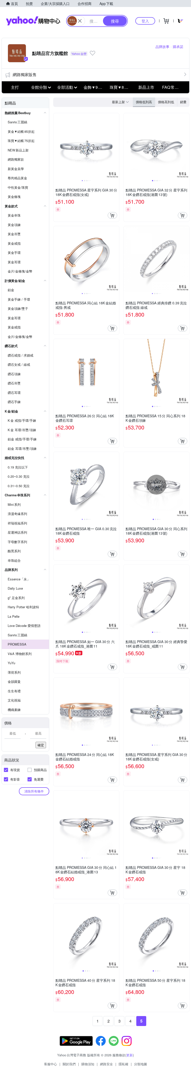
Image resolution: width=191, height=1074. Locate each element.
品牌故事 (162, 46)
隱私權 (123, 1064)
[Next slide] (116, 146)
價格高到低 (166, 101)
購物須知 (87, 1064)
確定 (41, 745)
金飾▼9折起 (95, 87)
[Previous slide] (56, 146)
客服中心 (50, 1064)
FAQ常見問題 (174, 87)
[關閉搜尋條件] (80, 21)
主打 (15, 87)
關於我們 (69, 1064)
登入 (145, 20)
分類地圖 (140, 1064)
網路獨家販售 (25, 74)
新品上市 (146, 87)
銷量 (183, 101)
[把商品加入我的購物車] (112, 215)
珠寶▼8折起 (121, 87)
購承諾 (178, 46)
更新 (129, 1055)
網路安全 (106, 1064)
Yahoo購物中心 (33, 21)
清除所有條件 (34, 791)
